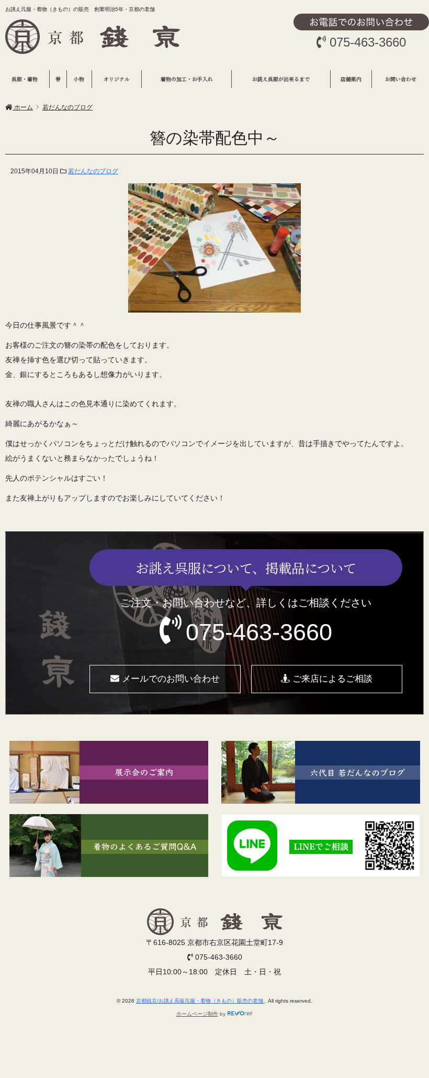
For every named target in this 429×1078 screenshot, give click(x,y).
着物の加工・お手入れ (187, 79)
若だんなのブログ (93, 171)
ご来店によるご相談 (331, 679)
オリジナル (117, 79)
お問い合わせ (400, 79)
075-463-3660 (259, 632)
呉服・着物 (25, 79)
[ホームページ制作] (240, 1014)
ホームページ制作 (197, 1014)
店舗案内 (351, 79)
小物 (79, 79)
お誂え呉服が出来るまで (281, 79)
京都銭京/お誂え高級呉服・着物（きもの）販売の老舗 (200, 1001)
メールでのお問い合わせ (169, 679)
